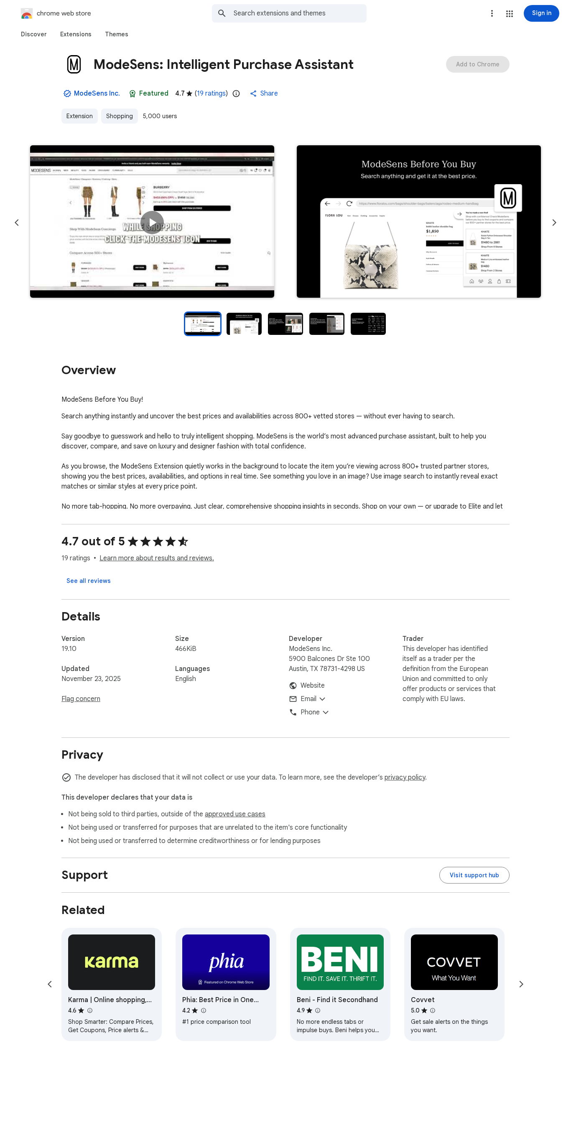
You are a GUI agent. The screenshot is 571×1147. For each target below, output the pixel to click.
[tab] (34, 34)
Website (313, 685)
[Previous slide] (16, 222)
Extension (79, 116)
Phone (310, 712)
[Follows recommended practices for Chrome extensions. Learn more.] (132, 94)
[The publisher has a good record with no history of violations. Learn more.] (67, 94)
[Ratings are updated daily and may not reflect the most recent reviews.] (236, 93)
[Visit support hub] (474, 875)
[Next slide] (554, 222)
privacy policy (405, 777)
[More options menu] (492, 13)
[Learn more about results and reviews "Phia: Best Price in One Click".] (203, 1010)
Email (308, 699)
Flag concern (80, 699)
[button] (509, 13)
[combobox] (300, 13)
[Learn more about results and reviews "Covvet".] (433, 1010)
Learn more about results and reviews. (156, 558)
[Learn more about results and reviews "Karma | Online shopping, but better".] (89, 1010)
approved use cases (235, 814)
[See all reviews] (88, 581)
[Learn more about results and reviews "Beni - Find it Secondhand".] (318, 1010)
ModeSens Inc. (97, 93)
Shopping (119, 116)
